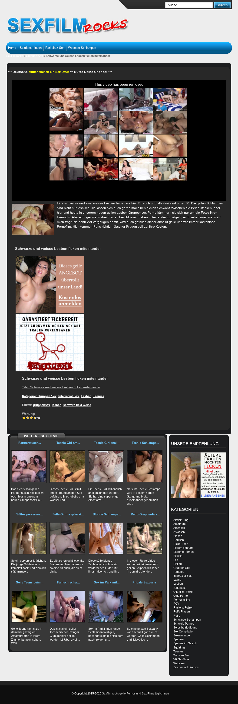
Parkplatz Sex (54, 47)
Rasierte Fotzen (183, 607)
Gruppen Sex (34, 56)
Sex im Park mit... (107, 582)
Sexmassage (181, 635)
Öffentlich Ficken (183, 591)
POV (176, 603)
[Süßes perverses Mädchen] (29, 538)
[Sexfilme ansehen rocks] (74, 23)
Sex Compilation (183, 631)
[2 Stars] (28, 418)
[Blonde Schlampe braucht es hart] (106, 538)
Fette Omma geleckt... (68, 514)
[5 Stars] (39, 418)
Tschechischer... (68, 582)
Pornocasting (181, 599)
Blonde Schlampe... (107, 514)
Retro (176, 615)
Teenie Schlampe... (145, 443)
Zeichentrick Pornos (185, 667)
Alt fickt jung (180, 520)
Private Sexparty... (145, 582)
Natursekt (179, 587)
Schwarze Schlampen (187, 619)
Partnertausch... (29, 443)
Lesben (86, 396)
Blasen (177, 536)
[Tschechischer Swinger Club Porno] (67, 606)
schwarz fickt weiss (77, 405)
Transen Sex (181, 655)
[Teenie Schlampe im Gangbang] (144, 466)
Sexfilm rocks (14, 56)
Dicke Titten (180, 544)
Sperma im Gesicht (185, 643)
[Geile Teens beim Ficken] (29, 606)
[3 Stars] (31, 418)
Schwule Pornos (183, 623)
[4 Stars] (35, 418)
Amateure (179, 524)
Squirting (179, 647)
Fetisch (177, 555)
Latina (177, 579)
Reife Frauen (181, 611)
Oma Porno (180, 595)
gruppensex (41, 405)
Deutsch (178, 540)
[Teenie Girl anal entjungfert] (106, 466)
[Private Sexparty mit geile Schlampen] (144, 606)
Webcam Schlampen (82, 47)
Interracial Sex (68, 396)
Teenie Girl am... (68, 443)
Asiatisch (179, 532)
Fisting (177, 564)
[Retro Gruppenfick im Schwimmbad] (144, 538)
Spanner (178, 639)
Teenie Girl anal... (106, 443)
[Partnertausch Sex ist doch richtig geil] (29, 466)
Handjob (178, 571)
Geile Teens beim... (29, 582)
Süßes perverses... (29, 514)
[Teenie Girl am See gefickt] (67, 466)
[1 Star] (24, 418)
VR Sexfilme (181, 659)
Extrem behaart (183, 548)
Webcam (179, 663)
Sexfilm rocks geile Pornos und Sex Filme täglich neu (135, 693)
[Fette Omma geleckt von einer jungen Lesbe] (67, 538)
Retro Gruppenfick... (145, 514)
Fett (175, 560)
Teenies (98, 396)
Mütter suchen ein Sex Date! (49, 72)
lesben (56, 405)
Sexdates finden (31, 47)
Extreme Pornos (183, 551)
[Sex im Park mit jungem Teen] (106, 606)
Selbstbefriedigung (185, 627)
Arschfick (179, 528)
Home (12, 47)
